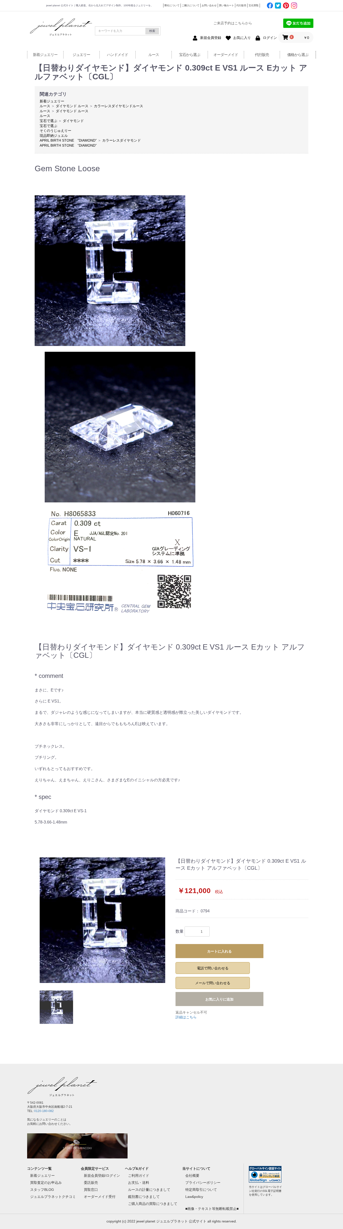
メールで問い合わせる (212, 983)
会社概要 (192, 1176)
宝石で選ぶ (48, 121)
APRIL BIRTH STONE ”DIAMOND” (68, 140)
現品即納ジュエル (54, 136)
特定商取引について (201, 1190)
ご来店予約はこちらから (232, 23)
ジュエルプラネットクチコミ (53, 1197)
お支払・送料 (138, 1183)
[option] (103, 920)
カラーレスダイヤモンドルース (118, 106)
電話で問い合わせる (212, 968)
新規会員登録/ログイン (102, 1176)
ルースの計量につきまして (149, 1190)
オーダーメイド (225, 54)
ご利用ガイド (138, 1176)
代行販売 (241, 5)
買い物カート (226, 5)
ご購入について (190, 5)
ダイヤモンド (73, 121)
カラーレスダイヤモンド (121, 140)
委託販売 (91, 1183)
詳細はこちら (186, 1017)
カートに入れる (219, 951)
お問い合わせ (209, 5)
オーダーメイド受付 (100, 1197)
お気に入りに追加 (219, 999)
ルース (153, 54)
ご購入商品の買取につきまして (152, 1204)
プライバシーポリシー (202, 1183)
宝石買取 (254, 5)
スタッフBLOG (42, 1190)
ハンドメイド (117, 54)
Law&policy (194, 1197)
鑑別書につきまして (144, 1197)
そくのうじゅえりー (55, 131)
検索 (152, 31)
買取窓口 (91, 1190)
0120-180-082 (44, 1111)
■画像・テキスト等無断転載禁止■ (212, 1209)
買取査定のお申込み (46, 1183)
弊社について (172, 5)
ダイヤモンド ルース (72, 106)
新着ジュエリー (45, 54)
